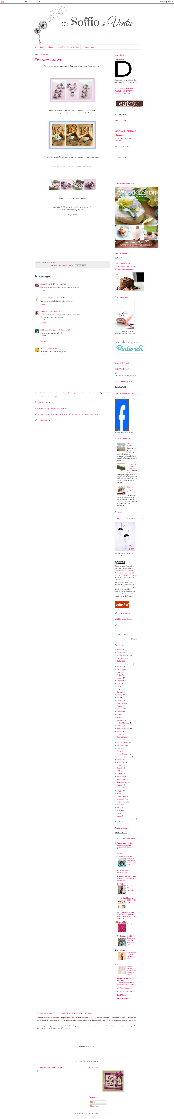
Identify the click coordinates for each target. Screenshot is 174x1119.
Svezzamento (121, 776)
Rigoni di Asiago (122, 754)
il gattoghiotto (122, 950)
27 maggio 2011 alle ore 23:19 (55, 348)
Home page (72, 393)
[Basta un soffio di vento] (122, 430)
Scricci (119, 765)
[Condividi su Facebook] (83, 265)
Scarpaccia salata (122, 873)
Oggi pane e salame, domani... (124, 979)
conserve (120, 805)
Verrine (119, 788)
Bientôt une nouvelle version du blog (131, 941)
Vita (118, 793)
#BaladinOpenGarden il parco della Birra (131, 955)
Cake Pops (120, 669)
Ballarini (120, 661)
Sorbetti (119, 774)
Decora (71, 265)
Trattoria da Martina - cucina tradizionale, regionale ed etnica (125, 845)
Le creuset (120, 711)
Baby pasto (120, 658)
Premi (119, 748)
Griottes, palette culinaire (126, 876)
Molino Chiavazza (123, 723)
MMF (119, 717)
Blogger (96, 1113)
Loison (119, 714)
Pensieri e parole (122, 743)
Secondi (119, 768)
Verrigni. (120, 785)
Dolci (119, 695)
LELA (42, 297)
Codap (119, 675)
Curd (118, 683)
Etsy (118, 697)
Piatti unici (120, 745)
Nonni (119, 734)
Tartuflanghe (121, 779)
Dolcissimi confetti (48, 59)
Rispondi (43, 290)
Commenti (95, 1106)
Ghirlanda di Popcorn (125, 898)
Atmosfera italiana (123, 655)
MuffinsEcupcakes (123, 728)
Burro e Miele (122, 922)
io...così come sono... (124, 870)
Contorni (120, 680)
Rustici (119, 759)
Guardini (120, 709)
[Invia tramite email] (76, 265)
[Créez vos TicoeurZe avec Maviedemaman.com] (51, 414)
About (50, 47)
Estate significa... (130, 445)
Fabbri (119, 700)
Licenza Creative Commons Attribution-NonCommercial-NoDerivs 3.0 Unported (124, 572)
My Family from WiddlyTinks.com (87, 1061)
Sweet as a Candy (123, 998)
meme (119, 816)
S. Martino (120, 762)
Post (93, 1102)
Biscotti (119, 666)
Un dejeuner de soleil (124, 936)
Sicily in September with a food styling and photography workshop (126, 916)
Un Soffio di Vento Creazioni (68, 47)
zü (118, 964)
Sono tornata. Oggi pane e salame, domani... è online (125, 983)
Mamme (119, 720)
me (118, 813)
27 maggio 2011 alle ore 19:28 (59, 330)
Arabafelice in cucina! (125, 856)
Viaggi (119, 790)
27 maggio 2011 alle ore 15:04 (56, 298)
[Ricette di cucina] (122, 607)
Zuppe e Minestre (123, 796)
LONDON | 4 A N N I (131, 901)
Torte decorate (122, 782)
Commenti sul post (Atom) (51, 397)
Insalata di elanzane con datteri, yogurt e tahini (131, 861)
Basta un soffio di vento (121, 398)
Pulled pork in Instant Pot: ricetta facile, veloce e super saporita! (126, 851)
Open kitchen (121, 737)
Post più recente (40, 393)
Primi (119, 751)
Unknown (120, 135)
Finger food (121, 703)
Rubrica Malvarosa (123, 757)
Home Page (39, 47)
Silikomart (120, 771)
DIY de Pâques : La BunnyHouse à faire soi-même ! (131, 970)
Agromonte (121, 650)
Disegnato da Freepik (122, 363)
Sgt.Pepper (44, 330)
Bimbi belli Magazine (124, 664)
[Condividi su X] (80, 265)
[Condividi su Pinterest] (85, 265)
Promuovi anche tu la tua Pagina (124, 432)
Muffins (119, 726)
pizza (118, 821)
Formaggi (120, 706)
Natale (119, 731)
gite (118, 807)
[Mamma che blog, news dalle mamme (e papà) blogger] (122, 628)
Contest (119, 678)
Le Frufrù (121, 884)
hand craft (120, 810)
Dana (42, 348)
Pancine (119, 740)
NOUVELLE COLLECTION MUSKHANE (126, 879)
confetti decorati (63, 265)
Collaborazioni (88, 47)
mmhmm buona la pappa (125, 819)
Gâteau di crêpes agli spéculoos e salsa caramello (132, 490)
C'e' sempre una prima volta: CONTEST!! (132, 466)
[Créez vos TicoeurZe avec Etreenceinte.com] (84, 414)
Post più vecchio (103, 393)
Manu (42, 284)
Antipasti (120, 652)
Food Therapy (122, 995)
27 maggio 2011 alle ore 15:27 (56, 311)
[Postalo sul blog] (78, 265)
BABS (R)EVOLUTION (125, 991)
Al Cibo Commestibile (125, 988)
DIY (118, 686)
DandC (119, 689)
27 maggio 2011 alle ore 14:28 (55, 284)
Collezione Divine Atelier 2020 (131, 888)
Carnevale (120, 672)
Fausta (42, 311)
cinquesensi (121, 799)
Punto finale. (131, 924)
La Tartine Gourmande (125, 912)
